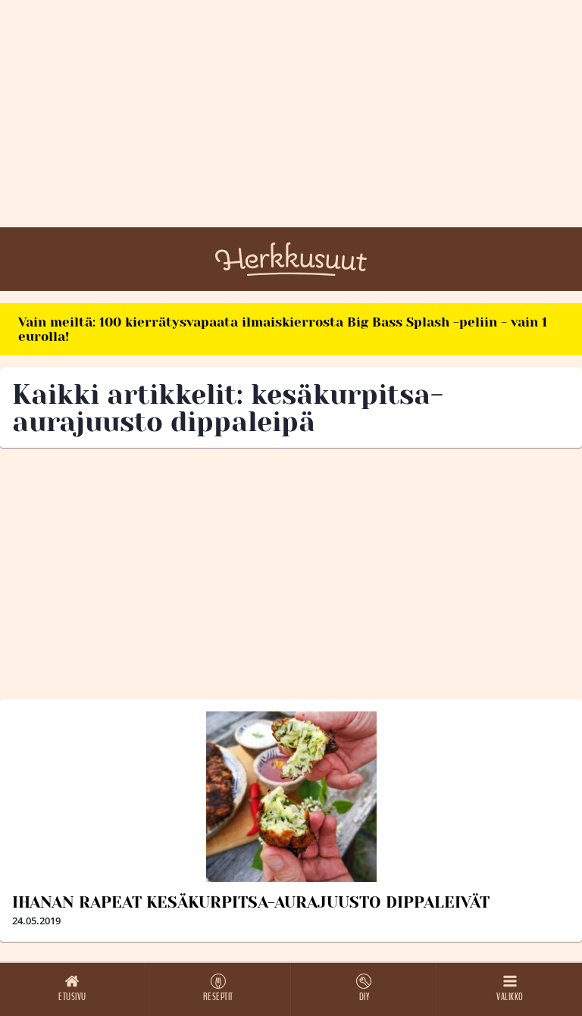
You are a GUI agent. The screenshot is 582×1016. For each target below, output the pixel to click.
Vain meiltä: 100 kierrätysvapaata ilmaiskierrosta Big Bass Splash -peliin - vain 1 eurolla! (282, 329)
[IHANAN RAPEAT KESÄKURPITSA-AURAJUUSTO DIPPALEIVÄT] (291, 796)
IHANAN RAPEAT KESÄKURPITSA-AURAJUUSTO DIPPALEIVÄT (251, 902)
